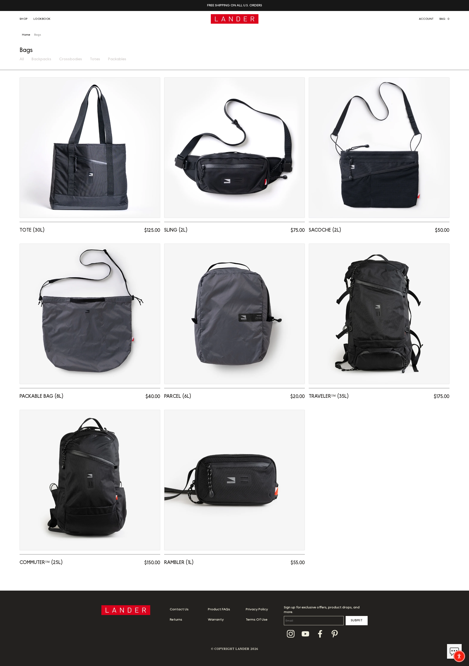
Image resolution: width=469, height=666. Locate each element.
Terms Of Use (256, 619)
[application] (454, 651)
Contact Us (179, 609)
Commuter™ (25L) (41, 562)
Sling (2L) (176, 230)
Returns (176, 619)
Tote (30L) (32, 230)
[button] (444, 19)
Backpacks (41, 59)
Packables (117, 59)
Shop (24, 18)
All (22, 59)
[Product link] (90, 148)
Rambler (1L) (179, 562)
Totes (95, 59)
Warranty (216, 619)
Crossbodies (70, 59)
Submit (356, 620)
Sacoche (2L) (325, 230)
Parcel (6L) (177, 396)
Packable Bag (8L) (42, 396)
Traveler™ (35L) (329, 396)
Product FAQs (219, 609)
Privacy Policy (257, 609)
